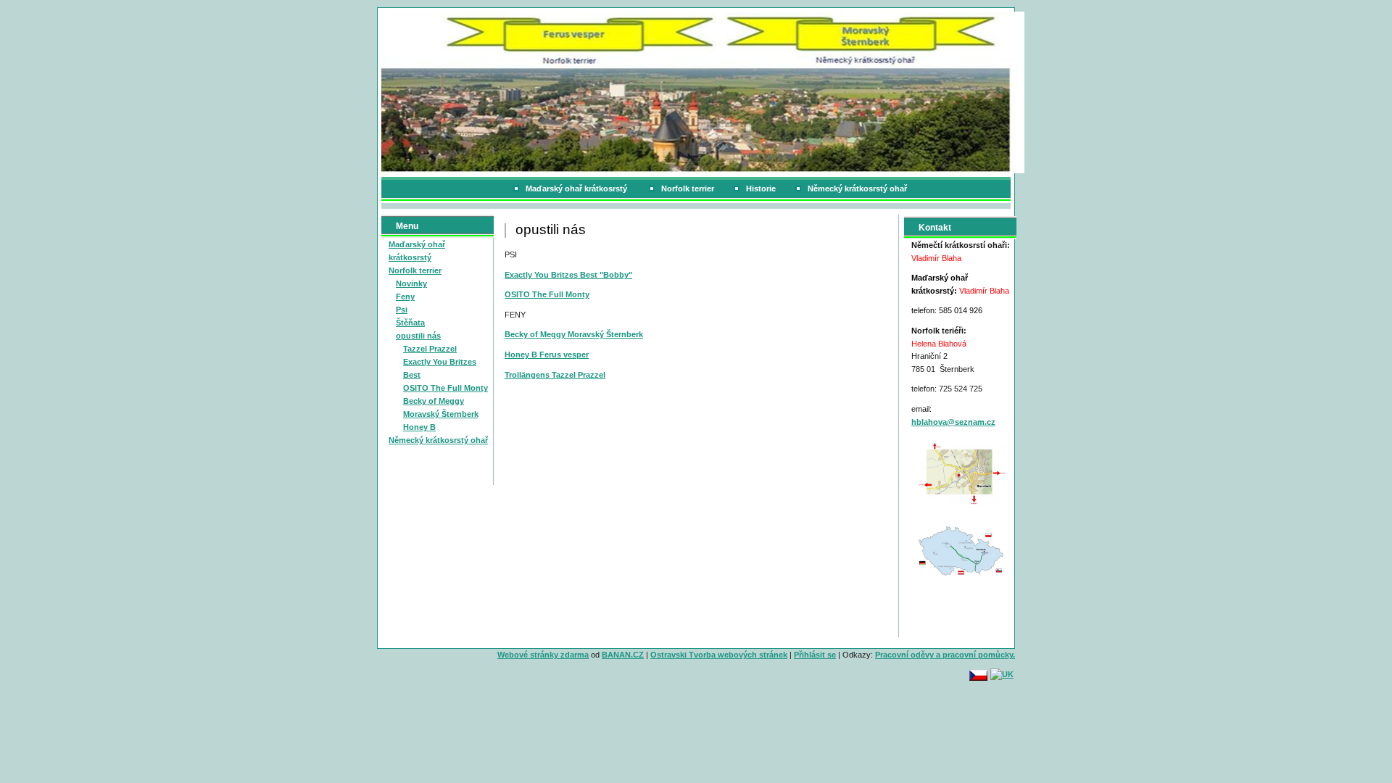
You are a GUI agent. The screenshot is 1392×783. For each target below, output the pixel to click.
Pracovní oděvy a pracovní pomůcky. (945, 654)
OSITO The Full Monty (445, 388)
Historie (761, 188)
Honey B (419, 427)
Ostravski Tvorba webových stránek (718, 654)
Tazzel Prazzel (430, 348)
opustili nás (418, 335)
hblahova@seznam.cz (953, 422)
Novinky (411, 283)
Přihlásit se (815, 654)
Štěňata (410, 322)
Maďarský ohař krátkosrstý (577, 188)
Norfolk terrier (687, 188)
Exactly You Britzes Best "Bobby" (568, 274)
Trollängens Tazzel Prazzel (555, 374)
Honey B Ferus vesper (547, 354)
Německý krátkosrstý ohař (857, 188)
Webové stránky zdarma (543, 654)
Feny (405, 296)
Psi (401, 309)
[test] (962, 472)
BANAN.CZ (623, 654)
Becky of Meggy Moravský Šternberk (574, 334)
